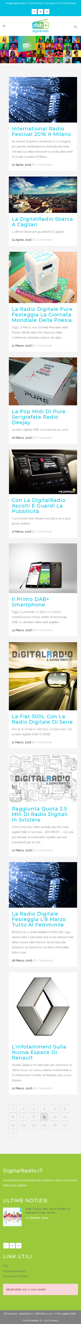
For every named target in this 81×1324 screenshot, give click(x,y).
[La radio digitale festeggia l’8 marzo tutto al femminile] (43, 884)
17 (65, 1125)
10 (55, 1117)
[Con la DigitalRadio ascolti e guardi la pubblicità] (43, 472)
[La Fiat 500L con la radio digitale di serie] (43, 676)
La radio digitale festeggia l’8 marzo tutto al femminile (39, 919)
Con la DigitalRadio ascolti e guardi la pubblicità (38, 505)
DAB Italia (49, 3)
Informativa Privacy (15, 1271)
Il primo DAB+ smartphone (30, 602)
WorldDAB (35, 3)
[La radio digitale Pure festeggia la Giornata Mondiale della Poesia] (43, 277)
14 (34, 1125)
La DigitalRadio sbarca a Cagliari (42, 221)
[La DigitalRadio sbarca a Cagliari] (43, 195)
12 (13, 1125)
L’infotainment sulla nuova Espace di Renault (39, 1052)
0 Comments (43, 164)
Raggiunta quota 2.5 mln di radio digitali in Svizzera (40, 814)
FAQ (5, 1266)
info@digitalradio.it (16, 3)
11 (65, 1117)
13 (23, 1125)
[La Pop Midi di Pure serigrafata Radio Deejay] (43, 381)
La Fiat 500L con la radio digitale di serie (42, 719)
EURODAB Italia (66, 3)
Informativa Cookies (15, 1276)
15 (44, 1125)
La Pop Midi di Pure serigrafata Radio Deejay (39, 416)
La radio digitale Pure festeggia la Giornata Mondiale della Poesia (42, 314)
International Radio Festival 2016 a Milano (41, 131)
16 (55, 1125)
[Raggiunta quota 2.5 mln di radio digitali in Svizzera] (43, 778)
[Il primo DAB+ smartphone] (43, 568)
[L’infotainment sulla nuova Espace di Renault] (43, 1006)
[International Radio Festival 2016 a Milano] (43, 99)
